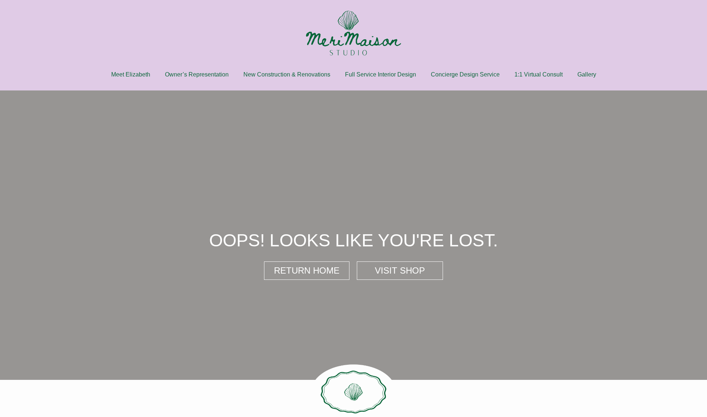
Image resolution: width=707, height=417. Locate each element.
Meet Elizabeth (130, 74)
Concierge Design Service (465, 74)
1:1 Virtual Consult (538, 74)
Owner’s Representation (197, 74)
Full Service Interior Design (380, 74)
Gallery (586, 74)
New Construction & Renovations (286, 74)
